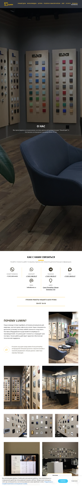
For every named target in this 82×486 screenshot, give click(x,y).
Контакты (74, 4)
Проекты (75, 3)
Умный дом (22, 3)
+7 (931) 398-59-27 (31, 276)
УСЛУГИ (68, 3)
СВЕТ (63, 3)
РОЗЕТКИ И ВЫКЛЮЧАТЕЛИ (52, 3)
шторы (40, 3)
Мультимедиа (32, 3)
